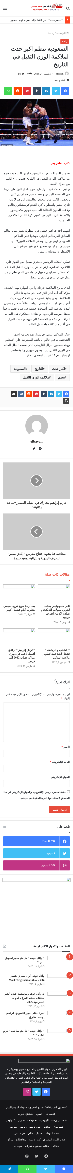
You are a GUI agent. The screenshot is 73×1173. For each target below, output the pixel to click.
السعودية (20, 368)
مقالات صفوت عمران (37, 1145)
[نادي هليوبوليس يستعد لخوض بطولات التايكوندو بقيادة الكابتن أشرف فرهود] (54, 593)
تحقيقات (32, 1120)
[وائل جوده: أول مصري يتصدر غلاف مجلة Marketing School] (58, 981)
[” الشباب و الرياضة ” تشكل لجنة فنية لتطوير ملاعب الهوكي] (54, 637)
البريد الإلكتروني (60, 761)
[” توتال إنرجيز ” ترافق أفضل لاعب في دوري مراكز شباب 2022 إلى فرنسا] (19, 637)
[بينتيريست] (27, 91)
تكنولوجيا (11, 1120)
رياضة (51, 33)
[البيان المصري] (46, 8)
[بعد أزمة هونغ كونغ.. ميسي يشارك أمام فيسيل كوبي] (19, 593)
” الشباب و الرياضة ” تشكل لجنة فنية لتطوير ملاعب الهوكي (56, 653)
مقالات (55, 1145)
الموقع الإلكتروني (60, 776)
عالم (30, 1133)
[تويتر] (56, 91)
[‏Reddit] (18, 91)
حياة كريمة (35, 1126)
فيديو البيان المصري (54, 1139)
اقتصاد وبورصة (59, 1120)
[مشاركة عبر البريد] (14, 394)
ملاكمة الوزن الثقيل (36, 377)
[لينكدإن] (46, 91)
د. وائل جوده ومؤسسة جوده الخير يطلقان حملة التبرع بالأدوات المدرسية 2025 (24, 998)
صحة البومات (52, 1133)
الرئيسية (61, 33)
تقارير (21, 1120)
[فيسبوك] (65, 91)
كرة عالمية (35, 1139)
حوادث (47, 1126)
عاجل (39, 1133)
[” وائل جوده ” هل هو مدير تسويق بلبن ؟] (58, 963)
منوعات (18, 1145)
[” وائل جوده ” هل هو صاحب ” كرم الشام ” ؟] (58, 1036)
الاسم (65, 746)
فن (15, 1133)
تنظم (61, 377)
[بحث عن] (68, 9)
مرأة (10, 1139)
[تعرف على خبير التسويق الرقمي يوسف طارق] (58, 1018)
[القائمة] (5, 9)
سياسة (13, 1126)
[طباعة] (66, 401)
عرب (23, 1133)
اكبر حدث (58, 368)
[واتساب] (8, 91)
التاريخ (39, 368)
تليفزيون (58, 1126)
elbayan (59, 73)
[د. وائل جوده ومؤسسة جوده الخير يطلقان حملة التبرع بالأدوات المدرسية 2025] (58, 999)
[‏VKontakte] (21, 394)
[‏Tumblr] (37, 91)
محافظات (21, 1139)
